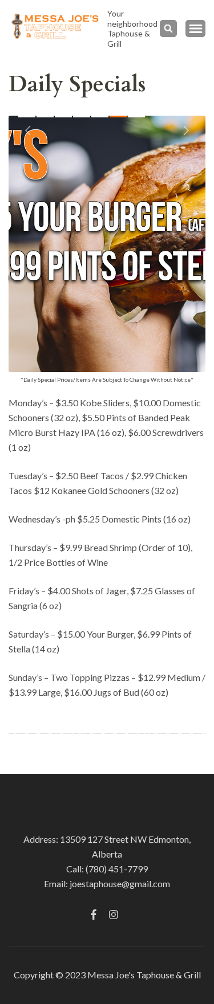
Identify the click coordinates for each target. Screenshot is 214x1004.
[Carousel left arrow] (29, 130)
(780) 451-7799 (117, 868)
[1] (45, 116)
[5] (118, 116)
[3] (81, 116)
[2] (63, 116)
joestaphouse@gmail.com (120, 883)
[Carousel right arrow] (185, 130)
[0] (26, 116)
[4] (99, 116)
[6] (136, 116)
